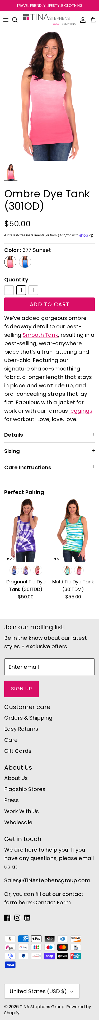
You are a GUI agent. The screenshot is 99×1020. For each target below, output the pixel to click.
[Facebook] (7, 918)
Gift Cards (17, 751)
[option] (49, 95)
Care (11, 740)
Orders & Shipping (28, 717)
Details (13, 434)
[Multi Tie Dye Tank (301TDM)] (73, 530)
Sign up (21, 688)
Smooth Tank (40, 335)
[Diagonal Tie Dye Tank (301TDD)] (26, 530)
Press (11, 800)
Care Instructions (27, 467)
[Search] (17, 20)
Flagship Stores (24, 789)
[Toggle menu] (6, 20)
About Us (16, 778)
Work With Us (21, 811)
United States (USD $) (38, 991)
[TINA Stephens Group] (49, 20)
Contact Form (52, 902)
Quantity (16, 279)
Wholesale (18, 822)
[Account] (81, 20)
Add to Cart (49, 304)
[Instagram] (17, 918)
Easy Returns (21, 729)
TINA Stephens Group (42, 1007)
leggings (80, 410)
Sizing (12, 451)
